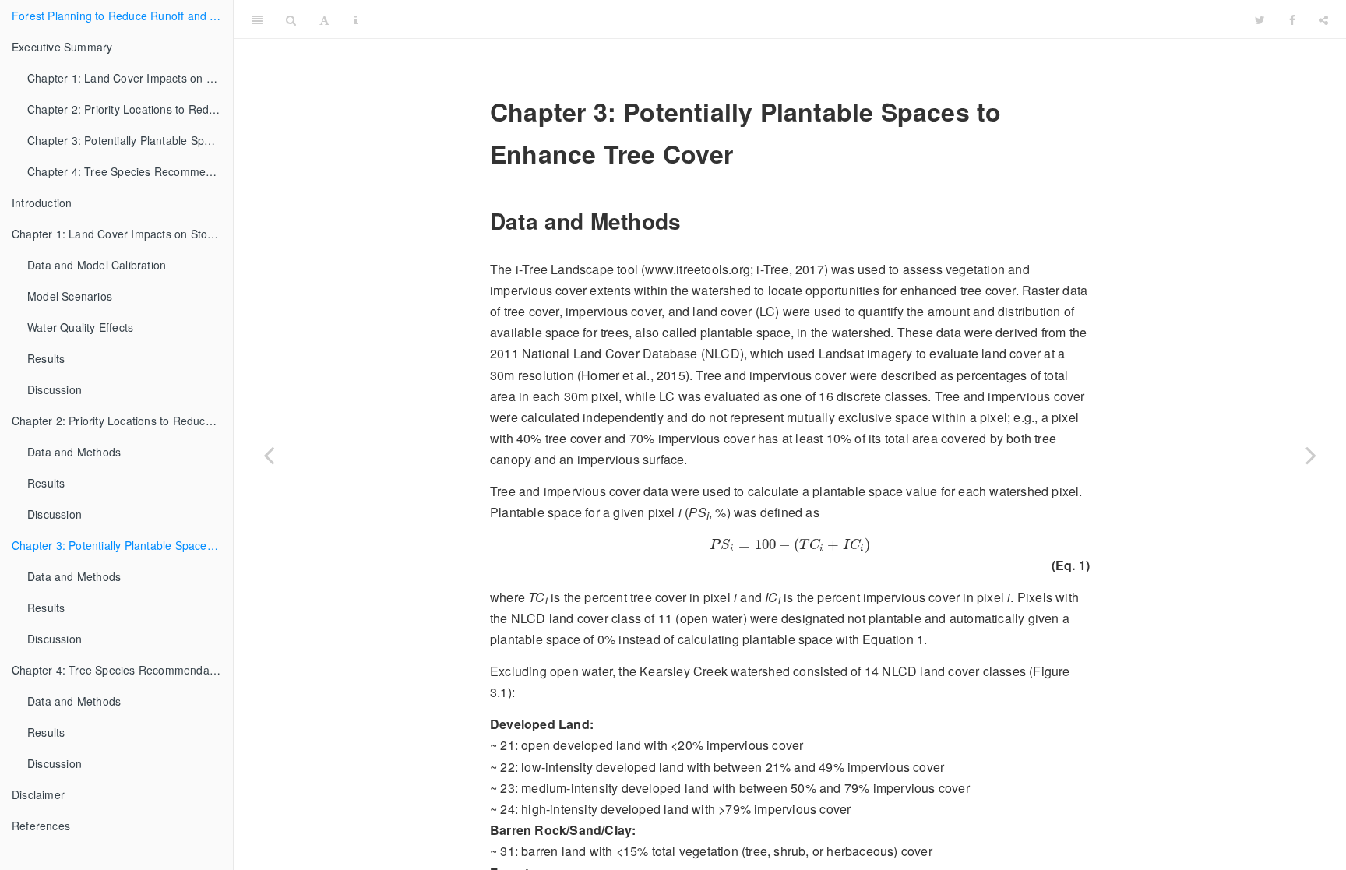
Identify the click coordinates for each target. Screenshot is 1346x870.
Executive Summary (62, 47)
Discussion (54, 389)
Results (46, 358)
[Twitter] (1260, 19)
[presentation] (790, 545)
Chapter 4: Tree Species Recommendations (130, 171)
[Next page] (1311, 454)
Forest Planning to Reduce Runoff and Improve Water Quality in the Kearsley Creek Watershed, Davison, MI (122, 15)
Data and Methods (74, 452)
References (41, 825)
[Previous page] (269, 454)
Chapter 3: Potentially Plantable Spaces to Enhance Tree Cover (130, 140)
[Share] (1323, 19)
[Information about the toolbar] (355, 19)
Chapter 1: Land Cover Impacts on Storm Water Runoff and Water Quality (130, 78)
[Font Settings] (324, 19)
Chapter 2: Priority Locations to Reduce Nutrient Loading (130, 109)
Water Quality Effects (80, 327)
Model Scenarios (69, 296)
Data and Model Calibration (96, 265)
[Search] (291, 19)
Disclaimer (38, 794)
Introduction (42, 202)
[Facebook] (1292, 19)
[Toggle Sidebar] (257, 19)
